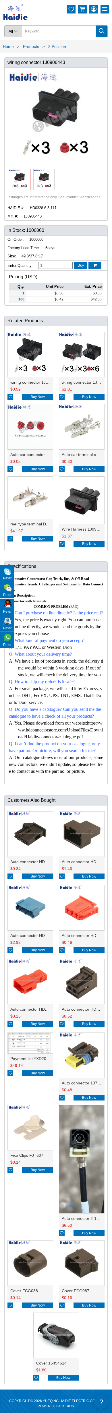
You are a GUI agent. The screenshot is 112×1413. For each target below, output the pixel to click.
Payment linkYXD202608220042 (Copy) (46, 1058)
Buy (81, 265)
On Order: (15, 239)
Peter (7, 578)
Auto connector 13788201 (85, 1083)
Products (31, 46)
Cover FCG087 (75, 1290)
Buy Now (38, 397)
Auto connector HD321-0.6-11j (37, 935)
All (13, 31)
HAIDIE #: (15, 208)
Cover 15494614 (51, 1363)
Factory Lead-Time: (23, 248)
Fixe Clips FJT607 (26, 1155)
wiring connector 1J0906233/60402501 (45, 382)
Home (8, 46)
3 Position (57, 46)
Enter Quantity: (20, 265)
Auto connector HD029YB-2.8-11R (41, 1009)
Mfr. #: (12, 216)
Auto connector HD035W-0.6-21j (39, 861)
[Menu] (105, 9)
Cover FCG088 (24, 1290)
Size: (11, 256)
